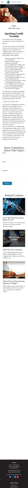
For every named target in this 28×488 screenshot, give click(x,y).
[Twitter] (13, 477)
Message (5, 170)
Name (4, 153)
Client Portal (14, 485)
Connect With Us (14, 487)
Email (4, 161)
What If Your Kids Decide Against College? (14, 282)
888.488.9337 (16, 466)
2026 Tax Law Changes (12, 249)
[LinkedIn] (15, 477)
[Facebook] (10, 477)
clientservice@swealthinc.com (14, 474)
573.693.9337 (16, 465)
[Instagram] (18, 477)
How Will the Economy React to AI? (13, 218)
